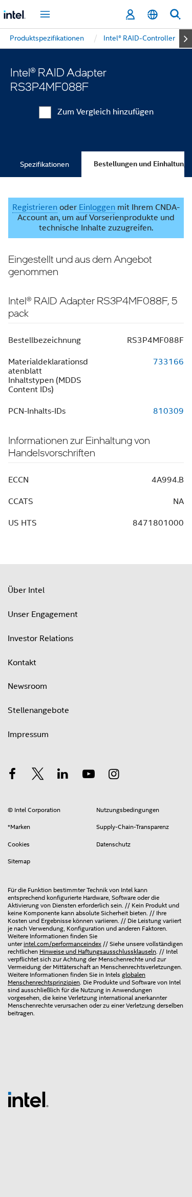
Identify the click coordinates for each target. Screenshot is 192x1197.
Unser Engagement (43, 614)
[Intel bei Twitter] (38, 775)
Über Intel (26, 590)
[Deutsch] (152, 15)
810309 (168, 411)
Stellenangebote (38, 710)
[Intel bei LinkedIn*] (63, 775)
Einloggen (97, 207)
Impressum (28, 734)
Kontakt (22, 663)
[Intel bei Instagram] (113, 775)
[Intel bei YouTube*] (88, 775)
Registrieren (34, 207)
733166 (168, 362)
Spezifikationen (44, 164)
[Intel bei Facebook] (12, 775)
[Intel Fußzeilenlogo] (28, 1099)
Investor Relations (40, 638)
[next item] (185, 38)
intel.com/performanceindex (62, 944)
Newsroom (27, 686)
